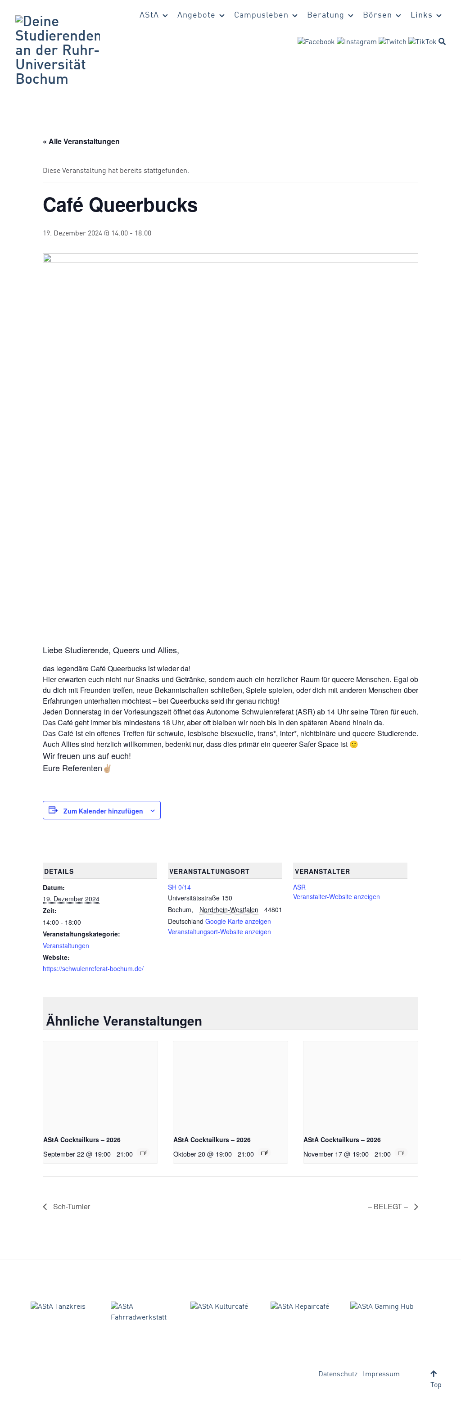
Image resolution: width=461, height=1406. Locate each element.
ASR (299, 886)
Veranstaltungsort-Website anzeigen (219, 931)
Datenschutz (337, 1374)
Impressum (381, 1374)
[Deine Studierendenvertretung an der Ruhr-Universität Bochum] (57, 51)
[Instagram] (357, 42)
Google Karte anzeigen (238, 921)
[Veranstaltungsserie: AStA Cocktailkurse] (143, 1152)
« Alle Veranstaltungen (81, 141)
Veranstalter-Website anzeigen (336, 896)
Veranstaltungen (66, 945)
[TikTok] (422, 42)
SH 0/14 (179, 886)
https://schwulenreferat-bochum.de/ (93, 968)
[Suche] (442, 41)
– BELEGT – (389, 1206)
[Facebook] (316, 42)
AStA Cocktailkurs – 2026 (82, 1139)
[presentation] (100, 1084)
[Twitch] (393, 42)
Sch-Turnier (70, 1206)
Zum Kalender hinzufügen (103, 810)
